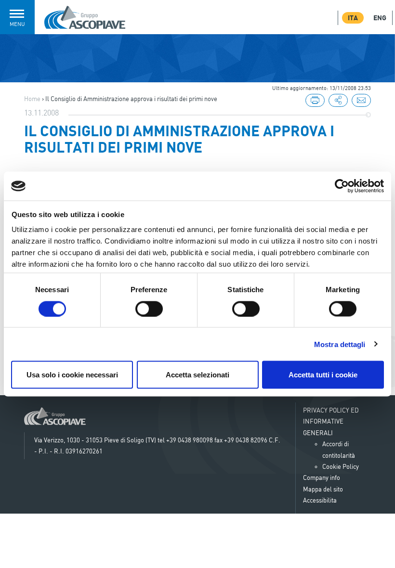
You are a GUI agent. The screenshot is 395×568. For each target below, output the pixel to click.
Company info (321, 477)
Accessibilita (320, 500)
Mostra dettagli (340, 344)
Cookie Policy (340, 466)
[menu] (338, 101)
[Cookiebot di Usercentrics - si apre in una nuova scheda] (342, 186)
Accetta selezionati (197, 375)
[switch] (149, 308)
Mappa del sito (323, 489)
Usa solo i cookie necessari (72, 375)
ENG (379, 17)
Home (32, 99)
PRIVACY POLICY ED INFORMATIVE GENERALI (331, 421)
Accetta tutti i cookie (323, 375)
